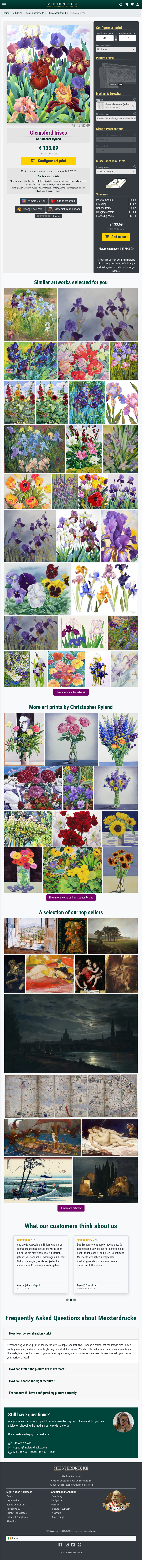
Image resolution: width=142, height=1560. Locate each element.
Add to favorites (65, 201)
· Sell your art (57, 1500)
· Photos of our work (60, 1508)
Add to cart (118, 237)
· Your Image (57, 1496)
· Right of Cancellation (16, 1513)
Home (6, 13)
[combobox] (116, 49)
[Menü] (4, 4)
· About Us (11, 1521)
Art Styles (17, 13)
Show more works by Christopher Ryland (71, 897)
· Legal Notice (12, 1500)
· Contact (10, 1496)
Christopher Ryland (57, 13)
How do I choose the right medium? (32, 1381)
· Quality (55, 1504)
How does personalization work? (30, 1333)
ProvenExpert (32, 1285)
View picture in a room (66, 209)
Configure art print (50, 160)
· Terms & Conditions (15, 1504)
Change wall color (32, 209)
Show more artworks (71, 1208)
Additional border (103, 45)
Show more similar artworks (71, 692)
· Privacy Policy (13, 1508)
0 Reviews (55, 216)
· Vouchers (56, 1513)
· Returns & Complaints (17, 1517)
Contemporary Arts (35, 13)
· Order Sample (58, 1517)
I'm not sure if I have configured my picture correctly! (43, 1393)
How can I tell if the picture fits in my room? (37, 1369)
